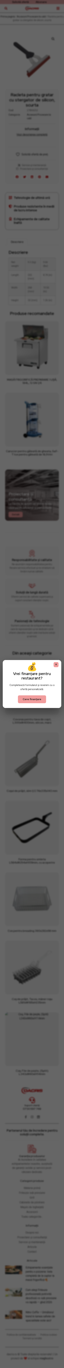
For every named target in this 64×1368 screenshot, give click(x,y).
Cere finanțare (32, 699)
